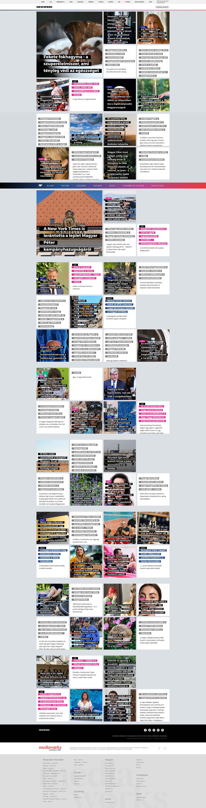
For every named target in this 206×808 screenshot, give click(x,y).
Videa (71, 2)
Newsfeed (80, 2)
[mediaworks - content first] (50, 748)
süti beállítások (146, 736)
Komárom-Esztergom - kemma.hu (54, 791)
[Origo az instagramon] (154, 730)
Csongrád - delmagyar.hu (51, 773)
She (119, 2)
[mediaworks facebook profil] (159, 748)
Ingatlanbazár (139, 2)
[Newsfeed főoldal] (44, 730)
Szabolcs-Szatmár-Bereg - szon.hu (55, 799)
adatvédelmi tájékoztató (119, 736)
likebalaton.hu (110, 773)
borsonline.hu (109, 802)
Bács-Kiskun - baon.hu (50, 763)
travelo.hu (108, 781)
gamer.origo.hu (110, 771)
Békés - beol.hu (48, 768)
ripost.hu (139, 760)
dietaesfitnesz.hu (111, 783)
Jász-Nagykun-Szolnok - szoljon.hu (55, 789)
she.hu (138, 767)
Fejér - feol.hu (47, 778)
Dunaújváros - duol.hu (50, 776)
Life (51, 2)
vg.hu (76, 795)
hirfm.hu (139, 800)
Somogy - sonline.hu (50, 796)
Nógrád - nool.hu (48, 794)
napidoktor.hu (109, 776)
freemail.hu (140, 778)
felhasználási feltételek (134, 736)
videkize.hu (109, 789)
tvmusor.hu (109, 791)
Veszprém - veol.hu (80, 762)
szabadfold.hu (79, 778)
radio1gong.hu (141, 797)
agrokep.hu (78, 797)
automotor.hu (109, 766)
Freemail (91, 2)
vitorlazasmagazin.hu (112, 786)
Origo (43, 2)
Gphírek (110, 2)
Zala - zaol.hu (78, 765)
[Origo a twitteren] (149, 730)
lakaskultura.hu (110, 768)
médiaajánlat (163, 736)
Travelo (100, 2)
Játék (150, 2)
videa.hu (139, 783)
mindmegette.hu (110, 778)
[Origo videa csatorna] (158, 730)
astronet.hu (109, 763)
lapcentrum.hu (141, 786)
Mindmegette (60, 2)
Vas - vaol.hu (78, 760)
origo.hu (77, 783)
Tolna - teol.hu (48, 801)
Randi (128, 2)
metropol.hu (140, 762)
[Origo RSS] (162, 730)
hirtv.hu (76, 781)
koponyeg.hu (140, 781)
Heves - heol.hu (48, 786)
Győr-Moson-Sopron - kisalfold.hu (54, 781)
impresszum (155, 736)
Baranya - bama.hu (49, 766)
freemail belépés (162, 7)
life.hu (138, 765)
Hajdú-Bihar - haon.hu (50, 783)
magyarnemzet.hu (80, 776)
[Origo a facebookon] (145, 730)
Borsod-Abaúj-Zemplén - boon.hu (54, 771)
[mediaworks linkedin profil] (165, 748)
